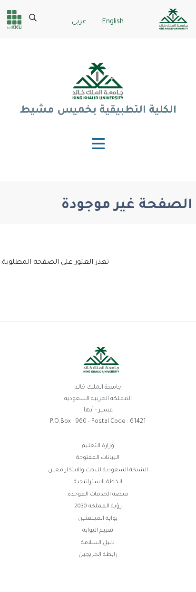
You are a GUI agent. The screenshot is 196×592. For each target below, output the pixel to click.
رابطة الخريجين (98, 555)
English (113, 22)
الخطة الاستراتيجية (98, 482)
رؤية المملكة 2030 (98, 507)
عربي (79, 22)
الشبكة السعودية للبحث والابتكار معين (98, 471)
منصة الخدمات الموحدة (98, 495)
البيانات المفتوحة (97, 458)
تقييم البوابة (97, 531)
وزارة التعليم (98, 446)
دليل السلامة (98, 543)
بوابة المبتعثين (98, 519)
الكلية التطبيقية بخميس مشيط (98, 111)
